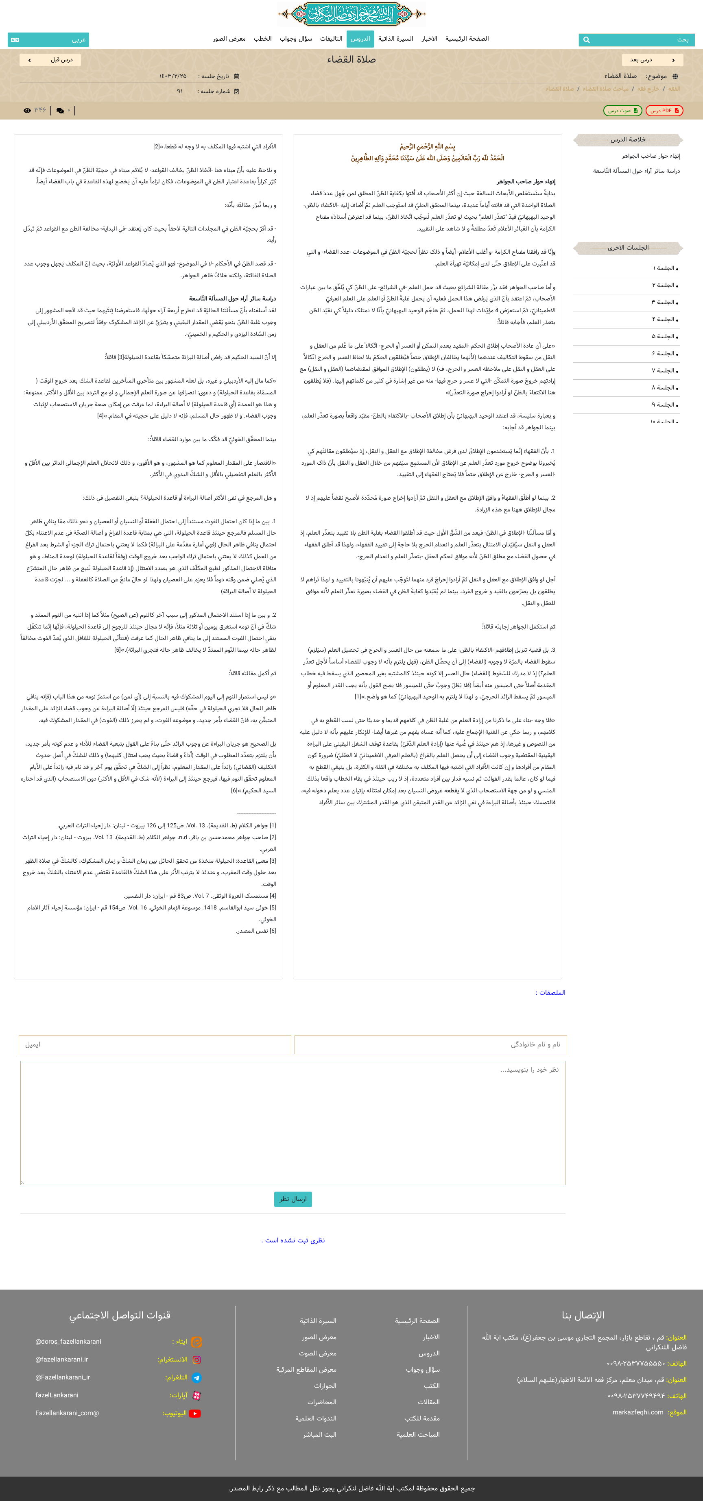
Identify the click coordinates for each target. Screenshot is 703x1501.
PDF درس (661, 111)
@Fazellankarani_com (67, 1413)
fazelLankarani (57, 1395)
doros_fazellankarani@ (68, 1341)
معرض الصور (319, 1337)
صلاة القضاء (560, 89)
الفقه (674, 89)
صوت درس (619, 111)
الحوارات (325, 1386)
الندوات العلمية (315, 1418)
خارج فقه (648, 89)
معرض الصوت (317, 1353)
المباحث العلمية (418, 1434)
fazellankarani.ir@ (61, 1359)
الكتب (432, 1386)
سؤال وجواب (296, 39)
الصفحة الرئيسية (467, 39)
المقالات (429, 1402)
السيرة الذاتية (395, 39)
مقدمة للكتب (422, 1418)
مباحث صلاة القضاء (606, 89)
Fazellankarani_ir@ (62, 1377)
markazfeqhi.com (638, 1412)
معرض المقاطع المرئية (306, 1369)
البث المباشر (319, 1434)
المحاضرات (322, 1402)
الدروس (360, 39)
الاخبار (429, 39)
